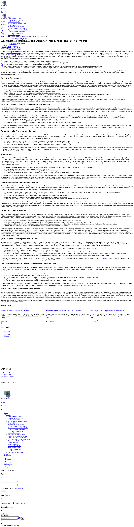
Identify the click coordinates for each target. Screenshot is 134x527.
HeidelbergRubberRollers (15, 452)
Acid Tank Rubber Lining (15, 33)
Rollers (3, 9)
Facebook (7, 331)
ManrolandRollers (13, 46)
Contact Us (7, 455)
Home (6, 413)
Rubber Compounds (14, 433)
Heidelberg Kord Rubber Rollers (17, 38)
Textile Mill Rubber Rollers (16, 26)
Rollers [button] (8, 415)
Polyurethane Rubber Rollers (16, 43)
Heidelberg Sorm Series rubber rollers (19, 439)
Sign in (3, 491)
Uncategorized (6, 47)
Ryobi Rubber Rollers (14, 49)
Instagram (7, 334)
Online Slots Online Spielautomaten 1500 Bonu (15, 310)
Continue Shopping (19, 503)
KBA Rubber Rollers (14, 22)
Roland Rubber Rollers (14, 48)
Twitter (6, 333)
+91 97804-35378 (6, 374)
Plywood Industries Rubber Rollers (18, 30)
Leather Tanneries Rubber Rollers (17, 28)
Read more (4, 321)
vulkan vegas (103, 258)
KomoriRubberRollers (14, 449)
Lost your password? (18, 488)
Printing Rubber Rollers (15, 18)
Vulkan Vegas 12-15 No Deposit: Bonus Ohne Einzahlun (63, 310)
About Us (7, 454)
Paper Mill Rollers (13, 25)
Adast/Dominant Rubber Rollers (17, 23)
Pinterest (6, 336)
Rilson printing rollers (14, 44)
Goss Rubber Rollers (14, 451)
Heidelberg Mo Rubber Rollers (17, 437)
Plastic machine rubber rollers (16, 31)
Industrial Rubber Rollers (15, 20)
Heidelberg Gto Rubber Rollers (17, 434)
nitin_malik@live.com (7, 376)
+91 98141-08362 (6, 373)
